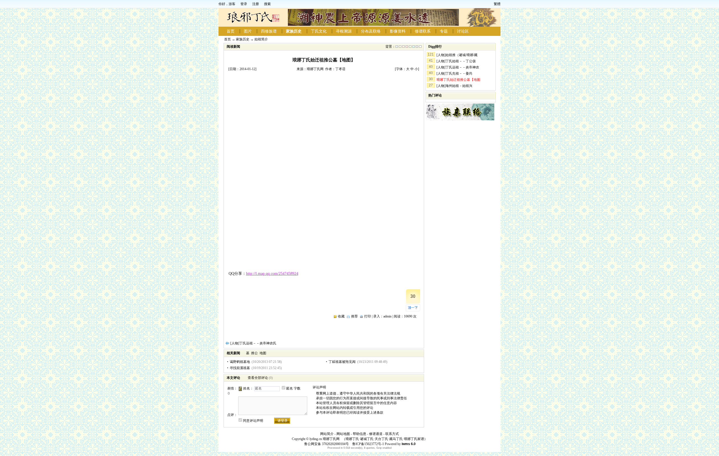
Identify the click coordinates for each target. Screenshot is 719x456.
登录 (243, 4)
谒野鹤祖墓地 (240, 362)
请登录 (282, 421)
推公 (254, 353)
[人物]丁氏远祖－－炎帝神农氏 (253, 343)
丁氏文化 (319, 31)
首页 (231, 31)
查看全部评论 (258, 378)
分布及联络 (371, 31)
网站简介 (327, 434)
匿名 (289, 388)
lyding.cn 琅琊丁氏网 (325, 439)
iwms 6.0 (409, 444)
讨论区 (463, 31)
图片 (248, 31)
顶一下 (413, 308)
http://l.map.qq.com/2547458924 (272, 273)
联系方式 (392, 434)
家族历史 (294, 31)
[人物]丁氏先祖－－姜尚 (454, 73)
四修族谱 (269, 31)
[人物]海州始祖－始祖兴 (454, 86)
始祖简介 (261, 39)
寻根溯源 (344, 31)
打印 (367, 316)
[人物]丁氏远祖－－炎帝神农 (457, 67)
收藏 (341, 316)
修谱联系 (423, 31)
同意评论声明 (253, 421)
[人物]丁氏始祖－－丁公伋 (456, 61)
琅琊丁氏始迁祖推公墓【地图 (458, 80)
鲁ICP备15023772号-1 (367, 444)
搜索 (267, 4)
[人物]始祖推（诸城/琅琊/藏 (456, 55)
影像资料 (398, 31)
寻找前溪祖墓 (240, 368)
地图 (263, 353)
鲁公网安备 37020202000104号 (326, 444)
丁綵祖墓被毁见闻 (342, 362)
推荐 (354, 316)
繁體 (497, 4)
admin (387, 316)
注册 (255, 4)
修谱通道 (376, 434)
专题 (444, 31)
